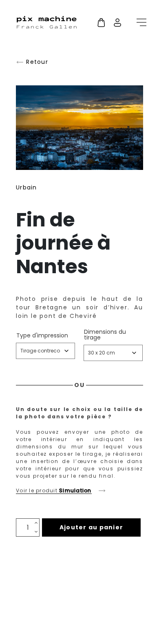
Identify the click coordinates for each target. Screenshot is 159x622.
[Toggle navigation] (139, 22)
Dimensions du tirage (105, 334)
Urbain (26, 188)
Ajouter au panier (91, 527)
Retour (36, 62)
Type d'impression (42, 335)
